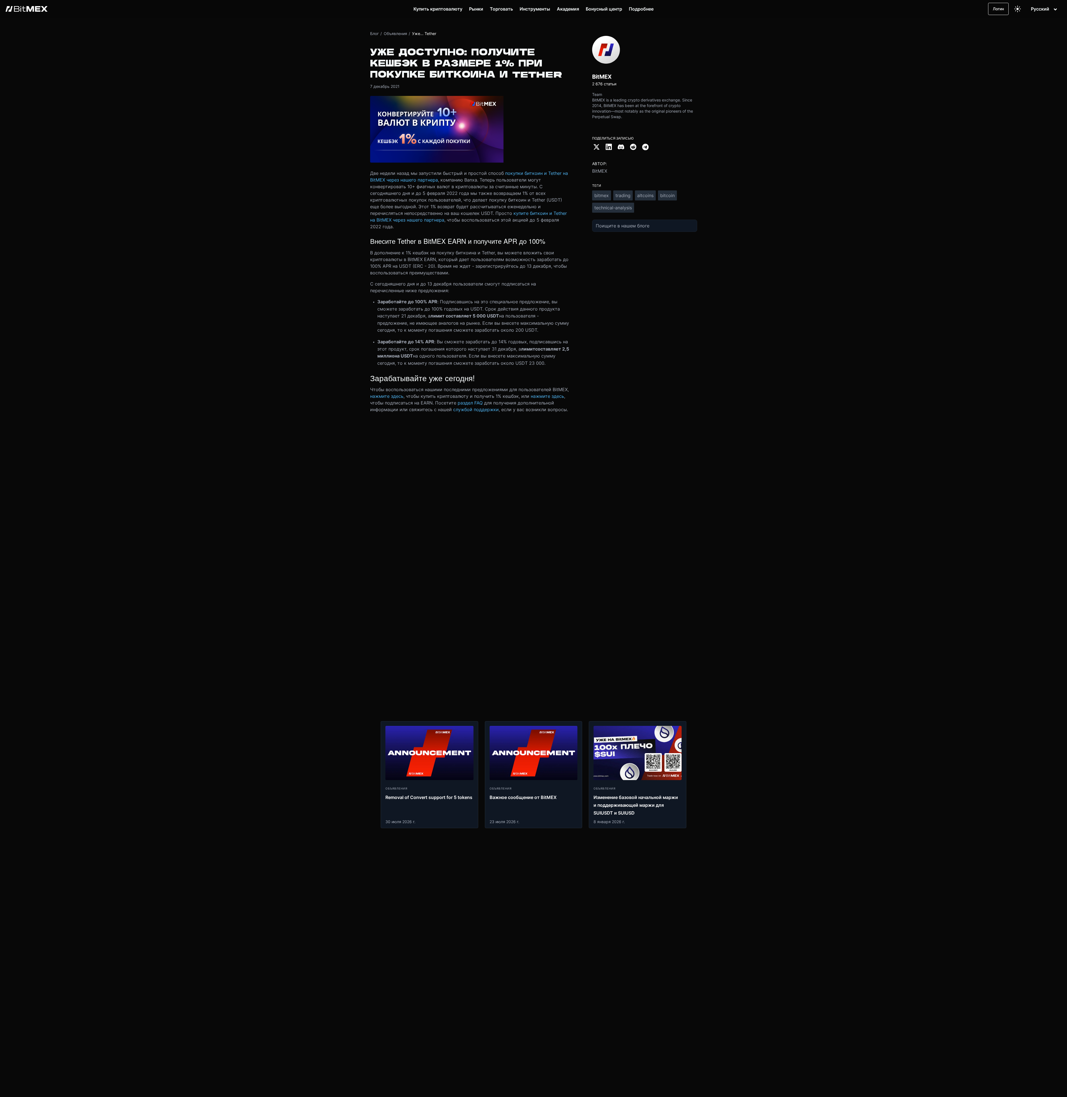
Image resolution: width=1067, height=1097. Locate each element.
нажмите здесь (386, 396)
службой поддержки (476, 409)
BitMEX (599, 171)
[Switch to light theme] (1017, 8)
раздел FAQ (470, 403)
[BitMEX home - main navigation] (27, 9)
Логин (998, 8)
